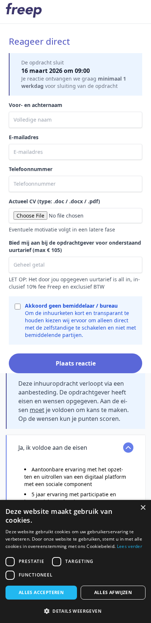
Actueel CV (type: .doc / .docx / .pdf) (54, 201)
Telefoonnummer (30, 169)
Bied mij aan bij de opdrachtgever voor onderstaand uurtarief (75, 246)
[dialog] (75, 561)
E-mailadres (23, 137)
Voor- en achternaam (35, 104)
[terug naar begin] (24, 10)
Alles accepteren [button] (41, 592)
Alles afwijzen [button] (113, 592)
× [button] (143, 508)
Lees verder (129, 546)
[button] (75, 611)
